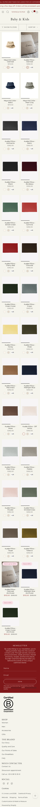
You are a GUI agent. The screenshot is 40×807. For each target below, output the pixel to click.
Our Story (5, 743)
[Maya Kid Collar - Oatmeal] (10, 45)
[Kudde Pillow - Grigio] (29, 289)
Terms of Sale (23, 797)
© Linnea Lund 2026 (9, 793)
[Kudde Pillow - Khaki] (29, 330)
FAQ (3, 758)
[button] (33, 12)
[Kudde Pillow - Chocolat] (29, 248)
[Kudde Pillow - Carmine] (29, 208)
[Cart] (37, 11)
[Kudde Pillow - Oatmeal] (29, 45)
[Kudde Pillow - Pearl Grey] (10, 452)
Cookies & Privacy (24, 793)
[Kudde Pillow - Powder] (10, 493)
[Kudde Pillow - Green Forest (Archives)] (10, 613)
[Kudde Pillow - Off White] (29, 411)
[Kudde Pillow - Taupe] (10, 533)
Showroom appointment (11, 770)
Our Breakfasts (7, 754)
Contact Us (6, 766)
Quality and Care (8, 746)
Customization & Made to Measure (14, 801)
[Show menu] (3, 11)
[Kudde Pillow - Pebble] (29, 452)
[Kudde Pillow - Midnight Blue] (29, 371)
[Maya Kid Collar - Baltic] (10, 85)
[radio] (4, 67)
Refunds (5, 797)
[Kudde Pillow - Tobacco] (29, 533)
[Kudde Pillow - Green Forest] (10, 289)
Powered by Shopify (9, 805)
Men (3, 727)
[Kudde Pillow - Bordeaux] (29, 167)
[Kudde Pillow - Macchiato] (10, 371)
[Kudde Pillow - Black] (10, 167)
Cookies (5, 788)
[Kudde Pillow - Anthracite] (10, 126)
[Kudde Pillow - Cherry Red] (10, 248)
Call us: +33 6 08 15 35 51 (11, 774)
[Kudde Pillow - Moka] (10, 411)
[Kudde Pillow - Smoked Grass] (29, 493)
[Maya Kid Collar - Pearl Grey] (29, 85)
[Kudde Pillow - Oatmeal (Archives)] (10, 574)
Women (5, 723)
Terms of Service (30, 687)
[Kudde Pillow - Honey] (10, 330)
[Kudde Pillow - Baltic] (29, 126)
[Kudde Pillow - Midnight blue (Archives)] (29, 574)
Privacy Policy (16, 687)
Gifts (3, 734)
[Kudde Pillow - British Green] (10, 208)
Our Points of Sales (9, 750)
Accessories (6, 730)
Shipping (13, 797)
